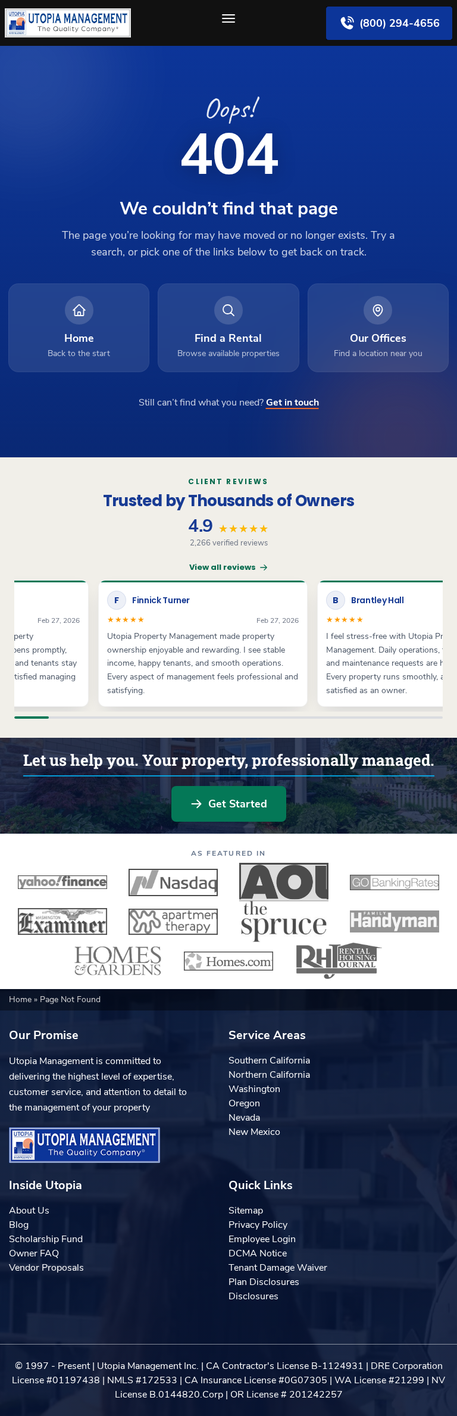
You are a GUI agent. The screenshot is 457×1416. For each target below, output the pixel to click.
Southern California (269, 1060)
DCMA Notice (257, 1253)
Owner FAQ (34, 1253)
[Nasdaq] (173, 882)
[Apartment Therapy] (173, 921)
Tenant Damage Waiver (277, 1267)
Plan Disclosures (263, 1282)
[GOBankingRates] (394, 882)
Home (21, 999)
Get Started (237, 804)
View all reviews (222, 567)
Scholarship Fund (46, 1239)
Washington (254, 1089)
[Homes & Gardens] (117, 961)
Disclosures (253, 1296)
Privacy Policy (257, 1224)
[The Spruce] (283, 921)
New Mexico (254, 1132)
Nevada (244, 1117)
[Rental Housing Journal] (339, 961)
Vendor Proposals (46, 1267)
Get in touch (292, 402)
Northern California (269, 1074)
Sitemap (245, 1210)
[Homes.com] (228, 961)
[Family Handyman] (394, 921)
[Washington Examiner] (62, 921)
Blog (19, 1224)
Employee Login (262, 1239)
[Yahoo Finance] (62, 882)
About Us (29, 1210)
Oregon (244, 1103)
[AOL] (283, 882)
